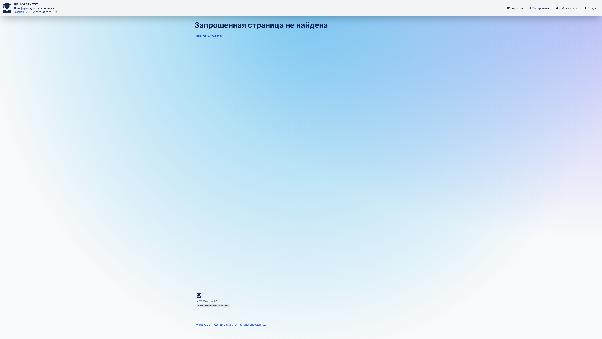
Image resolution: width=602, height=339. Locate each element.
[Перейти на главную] (7, 8)
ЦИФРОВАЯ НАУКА (26, 4)
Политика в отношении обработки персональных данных (230, 324)
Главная (19, 12)
